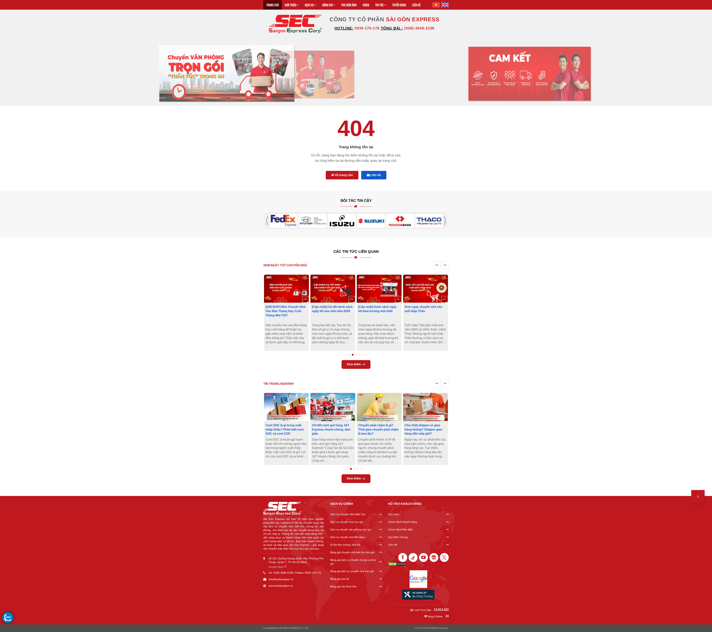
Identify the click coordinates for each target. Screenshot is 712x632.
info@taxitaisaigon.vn (281, 579)
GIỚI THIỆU (290, 4)
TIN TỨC (379, 4)
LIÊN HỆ (416, 4)
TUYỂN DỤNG (399, 4)
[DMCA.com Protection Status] (397, 563)
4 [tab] (359, 355)
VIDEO (366, 4)
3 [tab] (356, 355)
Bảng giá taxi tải (339, 578)
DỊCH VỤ (309, 4)
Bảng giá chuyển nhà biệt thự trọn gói (352, 552)
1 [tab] (349, 355)
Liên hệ (375, 175)
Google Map (276, 566)
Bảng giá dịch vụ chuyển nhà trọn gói (352, 571)
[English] (445, 5)
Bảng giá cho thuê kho (343, 586)
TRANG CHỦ (272, 4)
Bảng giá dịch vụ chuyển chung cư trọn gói (353, 561)
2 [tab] (353, 355)
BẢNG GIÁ (327, 4)
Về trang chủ (343, 175)
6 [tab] (364, 469)
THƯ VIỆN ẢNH (349, 4)
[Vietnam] (436, 5)
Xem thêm (354, 364)
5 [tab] (363, 355)
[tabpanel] (286, 313)
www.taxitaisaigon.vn (280, 585)
